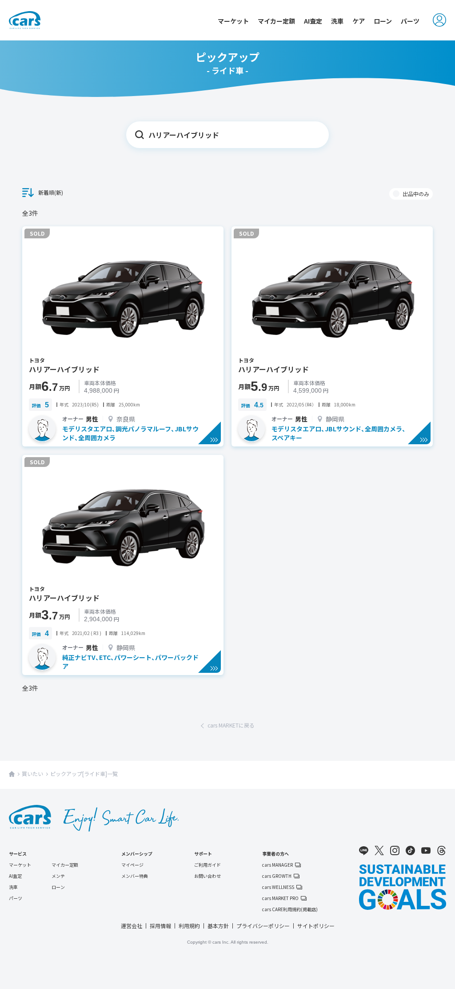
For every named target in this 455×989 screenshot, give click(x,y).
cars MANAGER (277, 865)
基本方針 (218, 926)
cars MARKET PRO (280, 898)
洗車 (337, 20)
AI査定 (313, 20)
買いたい (32, 773)
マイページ (132, 864)
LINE (363, 850)
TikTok (410, 850)
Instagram (394, 850)
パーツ (410, 20)
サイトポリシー (316, 926)
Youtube (426, 850)
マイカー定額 (276, 20)
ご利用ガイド (207, 864)
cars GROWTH (276, 876)
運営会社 (131, 926)
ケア (358, 20)
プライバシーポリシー (263, 926)
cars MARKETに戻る (231, 725)
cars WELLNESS (278, 887)
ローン (383, 20)
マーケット (233, 20)
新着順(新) (50, 192)
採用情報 (160, 926)
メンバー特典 (134, 875)
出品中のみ (416, 193)
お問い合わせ (207, 875)
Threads (441, 850)
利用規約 (189, 926)
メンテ (58, 875)
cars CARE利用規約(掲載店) (290, 909)
